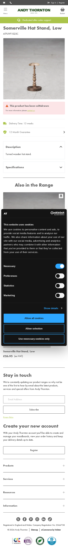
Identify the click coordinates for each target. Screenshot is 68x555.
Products (8, 465)
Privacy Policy (8, 417)
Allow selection (34, 328)
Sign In (53, 3)
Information (10, 505)
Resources (9, 492)
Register (62, 3)
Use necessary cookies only (34, 338)
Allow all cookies (34, 318)
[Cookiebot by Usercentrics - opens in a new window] (50, 213)
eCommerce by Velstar (51, 529)
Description (13, 147)
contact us (31, 110)
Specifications (15, 167)
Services (8, 478)
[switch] (59, 275)
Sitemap (34, 529)
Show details (51, 308)
